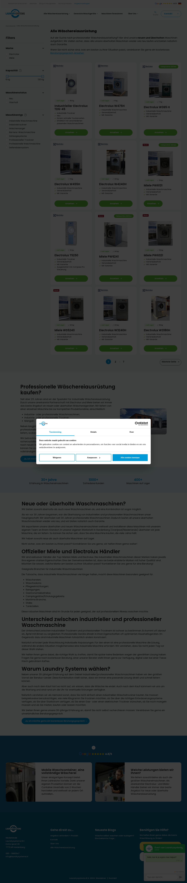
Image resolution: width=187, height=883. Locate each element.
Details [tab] (93, 432)
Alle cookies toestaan (130, 457)
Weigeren (57, 457)
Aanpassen (92, 457)
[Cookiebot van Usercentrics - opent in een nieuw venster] (137, 424)
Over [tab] (132, 432)
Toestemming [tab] (55, 432)
